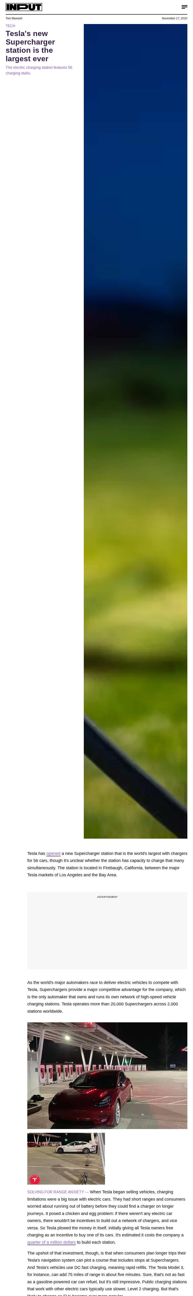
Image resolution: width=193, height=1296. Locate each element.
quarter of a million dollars (51, 1242)
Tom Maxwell (14, 18)
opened (53, 853)
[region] (107, 930)
